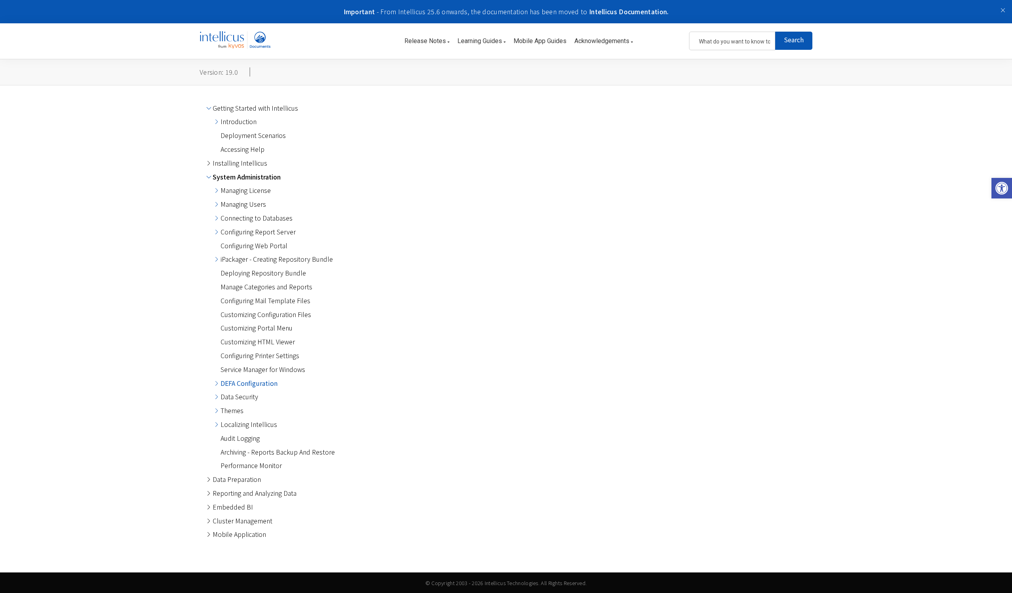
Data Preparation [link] (237, 479)
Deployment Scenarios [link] (253, 135)
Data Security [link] (239, 396)
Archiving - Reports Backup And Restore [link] (278, 452)
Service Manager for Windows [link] (263, 369)
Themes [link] (232, 410)
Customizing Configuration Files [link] (266, 314)
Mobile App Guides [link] (540, 41)
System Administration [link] (247, 176)
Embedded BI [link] (233, 507)
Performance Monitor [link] (251, 465)
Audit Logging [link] (240, 438)
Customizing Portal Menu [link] (257, 327)
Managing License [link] (246, 190)
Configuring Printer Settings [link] (260, 355)
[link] (1001, 188)
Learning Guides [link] (480, 41)
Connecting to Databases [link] (257, 218)
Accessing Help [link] (242, 149)
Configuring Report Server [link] (258, 231)
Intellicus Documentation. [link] (629, 11)
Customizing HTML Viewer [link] (258, 341)
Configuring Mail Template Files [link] (265, 300)
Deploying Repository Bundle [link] (263, 273)
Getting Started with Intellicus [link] (255, 108)
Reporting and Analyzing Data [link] (254, 493)
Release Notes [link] (425, 41)
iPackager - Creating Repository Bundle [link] (277, 259)
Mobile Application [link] (239, 534)
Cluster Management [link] (242, 520)
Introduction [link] (239, 121)
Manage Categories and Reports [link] (266, 286)
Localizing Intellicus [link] (249, 424)
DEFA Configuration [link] (249, 383)
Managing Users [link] (243, 204)
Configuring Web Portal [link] (254, 245)
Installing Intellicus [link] (240, 163)
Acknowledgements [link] (602, 41)
